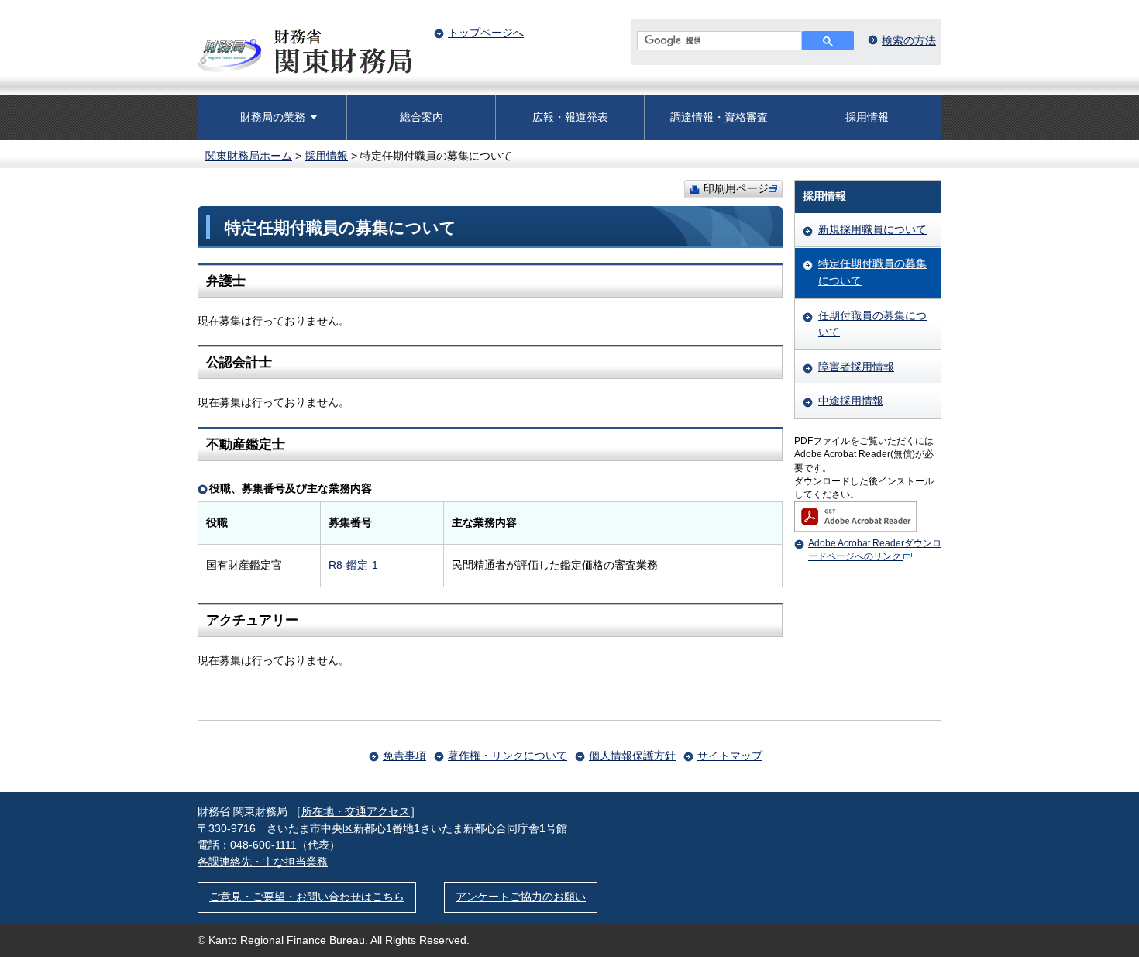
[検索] (828, 40)
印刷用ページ (736, 188)
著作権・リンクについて (507, 755)
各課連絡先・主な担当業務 (263, 861)
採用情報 (867, 117)
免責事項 (404, 755)
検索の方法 (909, 40)
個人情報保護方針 (632, 755)
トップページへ (486, 32)
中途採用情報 (850, 400)
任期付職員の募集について (872, 324)
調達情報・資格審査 (719, 117)
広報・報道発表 (570, 117)
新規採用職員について (872, 229)
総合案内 (421, 117)
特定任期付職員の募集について (872, 272)
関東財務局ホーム (248, 156)
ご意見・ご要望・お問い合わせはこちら (306, 896)
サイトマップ (729, 755)
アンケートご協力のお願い (521, 896)
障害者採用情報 (856, 366)
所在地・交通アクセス (355, 811)
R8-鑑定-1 (353, 565)
